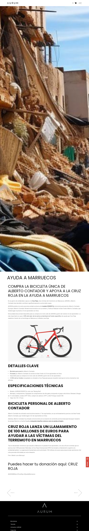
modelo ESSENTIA (48, 306)
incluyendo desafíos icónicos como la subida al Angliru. (47, 421)
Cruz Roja (35, 301)
